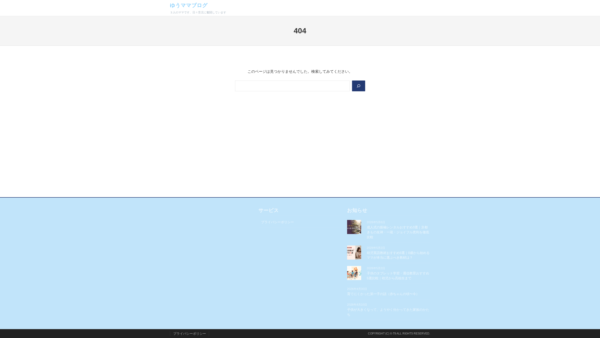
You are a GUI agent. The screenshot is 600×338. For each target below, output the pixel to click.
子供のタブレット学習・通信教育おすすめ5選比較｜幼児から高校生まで (398, 275)
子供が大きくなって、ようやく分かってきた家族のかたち (388, 312)
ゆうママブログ (189, 5)
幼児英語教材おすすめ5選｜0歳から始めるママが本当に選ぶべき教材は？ (398, 255)
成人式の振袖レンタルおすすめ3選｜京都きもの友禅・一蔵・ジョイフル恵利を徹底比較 (398, 232)
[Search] (358, 86)
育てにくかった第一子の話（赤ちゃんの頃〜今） (383, 294)
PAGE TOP (583, 324)
